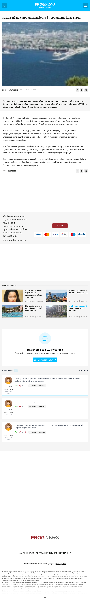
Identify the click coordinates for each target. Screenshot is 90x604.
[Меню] (85, 5)
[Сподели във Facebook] (81, 90)
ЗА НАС (22, 553)
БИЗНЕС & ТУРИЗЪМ (10, 90)
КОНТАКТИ (30, 553)
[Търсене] (4, 5)
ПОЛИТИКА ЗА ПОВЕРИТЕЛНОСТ (57, 553)
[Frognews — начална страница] (45, 537)
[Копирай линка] (77, 90)
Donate (60, 225)
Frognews (12, 171)
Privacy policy (61, 564)
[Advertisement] (45, 488)
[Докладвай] (25, 385)
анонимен (8, 386)
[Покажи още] (45, 597)
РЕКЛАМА (39, 553)
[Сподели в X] (86, 90)
